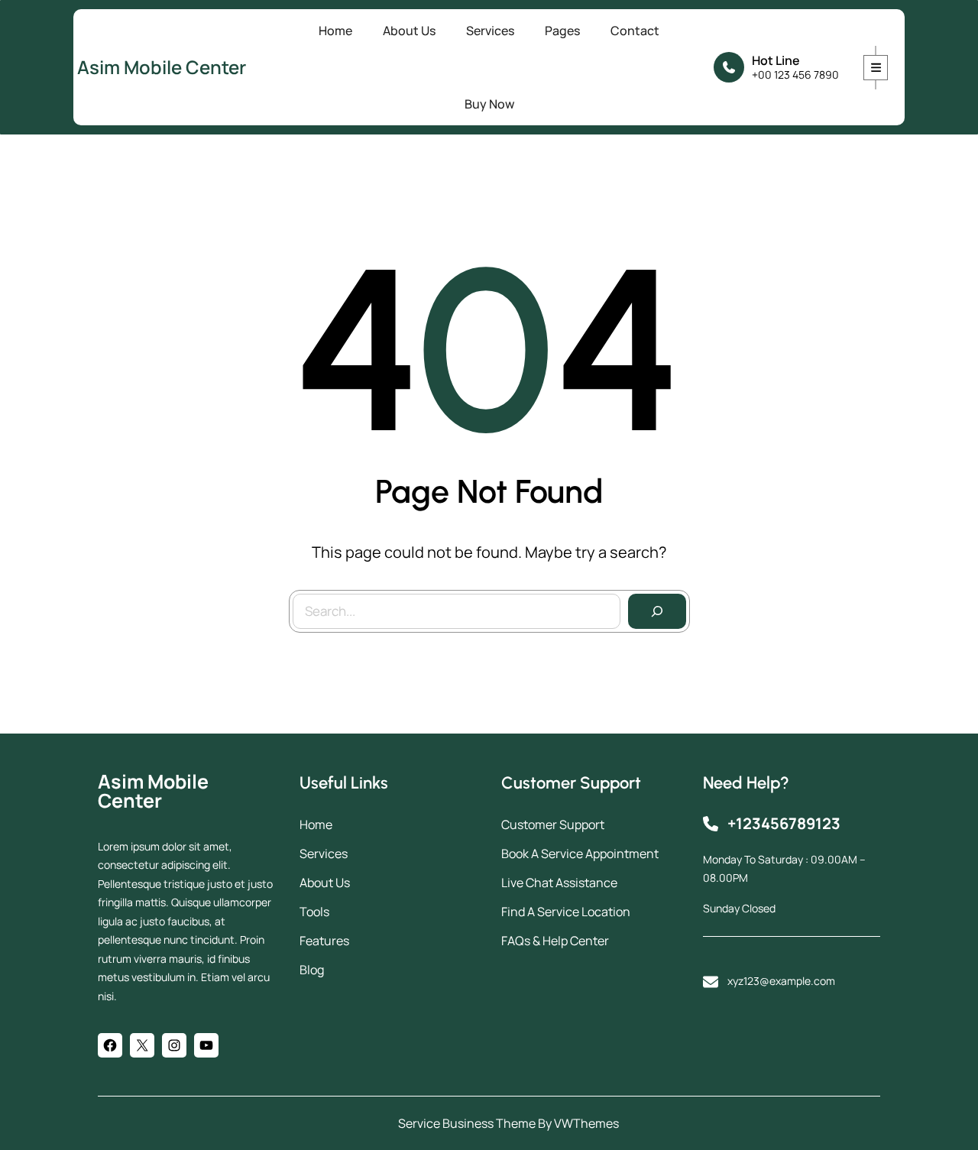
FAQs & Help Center (555, 940)
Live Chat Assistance (559, 882)
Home (316, 824)
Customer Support (552, 824)
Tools (314, 911)
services (324, 853)
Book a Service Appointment (580, 853)
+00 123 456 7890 (795, 74)
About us (325, 882)
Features (324, 940)
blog (312, 969)
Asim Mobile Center (161, 66)
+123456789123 (783, 823)
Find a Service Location (565, 911)
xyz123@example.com (781, 980)
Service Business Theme (467, 1123)
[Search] (657, 611)
